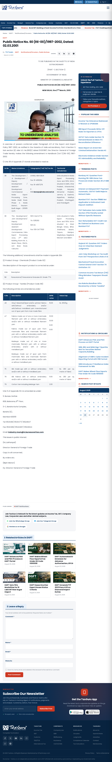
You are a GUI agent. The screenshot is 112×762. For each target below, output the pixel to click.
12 (89, 407)
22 (102, 411)
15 (102, 407)
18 (85, 411)
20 (94, 411)
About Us (96, 730)
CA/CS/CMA (58, 744)
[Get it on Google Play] (76, 712)
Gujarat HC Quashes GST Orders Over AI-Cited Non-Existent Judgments (93, 246)
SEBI (93, 23)
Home (3, 23)
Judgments (77, 737)
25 (85, 415)
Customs (59, 23)
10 (80, 407)
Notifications (77, 730)
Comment (9, 617)
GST (66, 23)
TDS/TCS (37, 740)
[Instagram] (26, 738)
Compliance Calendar (81, 740)
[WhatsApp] (5, 743)
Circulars (76, 734)
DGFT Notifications (22, 506)
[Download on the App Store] (92, 712)
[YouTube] (16, 738)
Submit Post (92, 2)
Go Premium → (94, 106)
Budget (20, 23)
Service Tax (30, 23)
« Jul (80, 423)
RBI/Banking (58, 737)
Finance (100, 23)
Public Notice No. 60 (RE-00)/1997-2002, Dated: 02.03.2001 (38, 44)
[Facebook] (5, 738)
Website (8, 661)
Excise (51, 23)
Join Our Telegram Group (46, 521)
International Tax (40, 744)
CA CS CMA (74, 23)
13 (93, 407)
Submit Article (98, 734)
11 (85, 407)
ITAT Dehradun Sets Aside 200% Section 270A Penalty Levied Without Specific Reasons (92, 213)
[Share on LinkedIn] (64, 54)
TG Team (9, 52)
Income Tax (11, 23)
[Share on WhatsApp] (69, 54)
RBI (88, 23)
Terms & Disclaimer (102, 753)
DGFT (83, 23)
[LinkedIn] (21, 738)
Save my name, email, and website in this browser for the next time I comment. (34, 670)
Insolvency (57, 740)
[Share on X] (59, 54)
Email (8, 652)
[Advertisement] (19, 81)
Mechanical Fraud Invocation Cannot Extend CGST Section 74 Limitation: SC (93, 265)
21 (98, 411)
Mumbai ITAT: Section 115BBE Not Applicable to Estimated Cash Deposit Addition (93, 202)
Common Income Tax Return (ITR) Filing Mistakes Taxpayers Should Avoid (93, 275)
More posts (84, 164)
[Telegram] (10, 743)
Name (8, 642)
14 (98, 407)
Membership (97, 744)
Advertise (96, 737)
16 (107, 407)
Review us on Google (17, 527)
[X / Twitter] (10, 738)
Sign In (104, 2)
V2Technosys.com (44, 753)
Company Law (41, 23)
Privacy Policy (89, 753)
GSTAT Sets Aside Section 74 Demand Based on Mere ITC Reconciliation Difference (91, 140)
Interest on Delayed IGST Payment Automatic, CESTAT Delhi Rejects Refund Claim (94, 191)
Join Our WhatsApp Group (19, 521)
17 (80, 411)
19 (89, 411)
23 (107, 411)
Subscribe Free (46, 709)
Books (79, 2)
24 (81, 415)
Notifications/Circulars (23, 33)
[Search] (109, 23)
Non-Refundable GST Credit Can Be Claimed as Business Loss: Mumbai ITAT (93, 223)
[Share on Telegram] (74, 54)
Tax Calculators (78, 744)
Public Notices (44, 52)
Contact (96, 740)
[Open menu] (108, 8)
